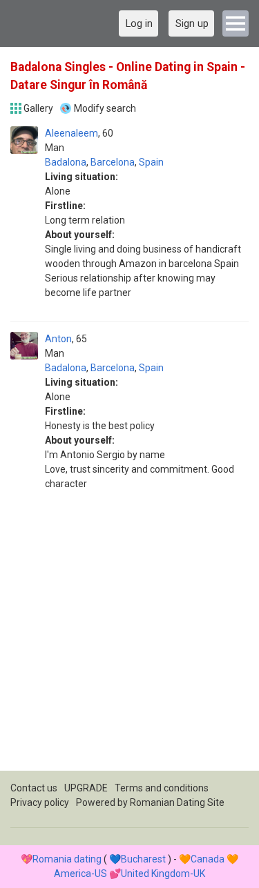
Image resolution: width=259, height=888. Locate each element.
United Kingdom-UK (163, 873)
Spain (151, 162)
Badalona (65, 162)
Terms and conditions (162, 787)
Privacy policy (39, 802)
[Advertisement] (129, 641)
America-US (80, 873)
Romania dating (67, 859)
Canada (207, 859)
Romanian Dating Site (177, 802)
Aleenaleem (71, 133)
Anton (58, 338)
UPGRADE (86, 787)
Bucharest (143, 859)
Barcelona (112, 162)
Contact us (33, 787)
